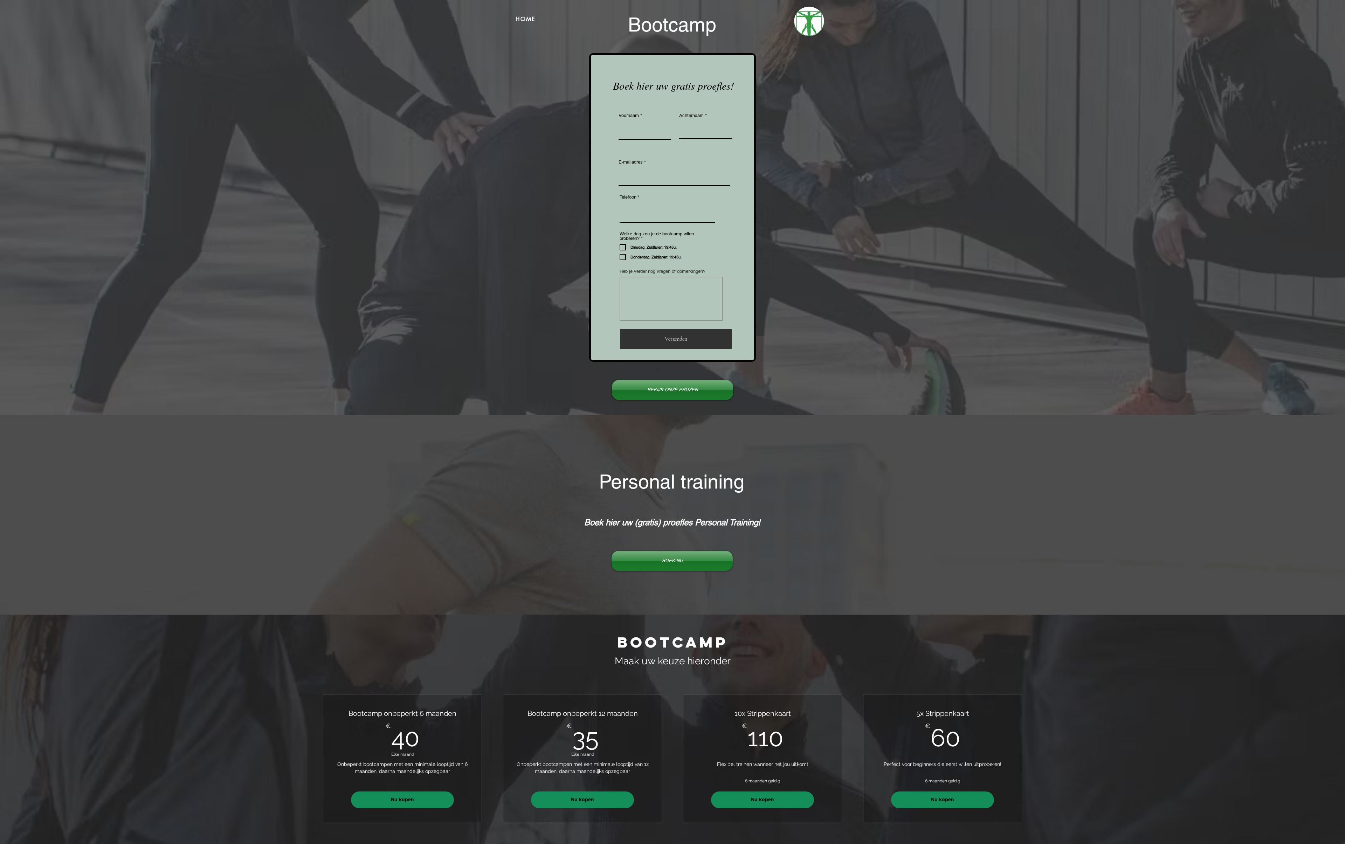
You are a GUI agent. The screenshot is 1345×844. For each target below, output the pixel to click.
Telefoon (628, 197)
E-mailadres (631, 162)
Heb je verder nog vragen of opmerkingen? (662, 271)
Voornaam (629, 115)
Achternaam (691, 115)
